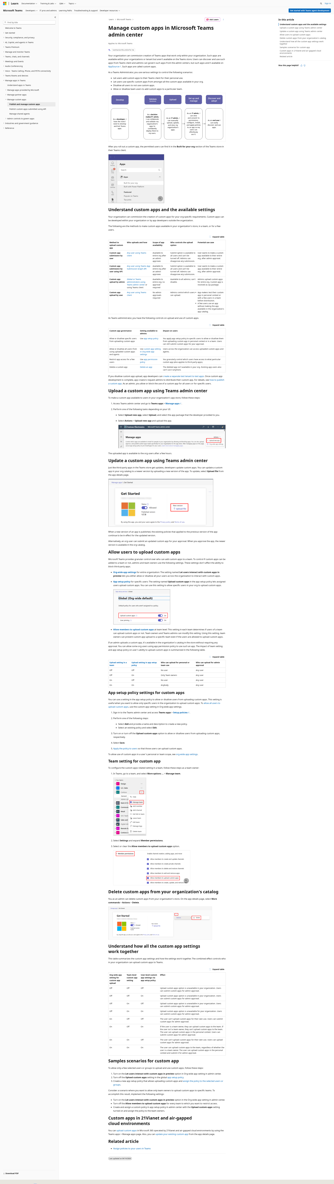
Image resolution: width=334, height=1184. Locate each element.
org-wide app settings (187, 754)
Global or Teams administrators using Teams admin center (136, 282)
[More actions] (223, 19)
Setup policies (180, 712)
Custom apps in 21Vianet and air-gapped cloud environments (300, 51)
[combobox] (29, 22)
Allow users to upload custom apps (295, 34)
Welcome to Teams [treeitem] (13, 28)
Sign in (328, 3)
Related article (286, 56)
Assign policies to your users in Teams (132, 1148)
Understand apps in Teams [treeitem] (19, 85)
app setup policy (151, 338)
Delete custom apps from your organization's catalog (303, 38)
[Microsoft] (5, 3)
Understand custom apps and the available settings (303, 24)
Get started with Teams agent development (309, 10)
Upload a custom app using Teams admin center (301, 27)
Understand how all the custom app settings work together (301, 42)
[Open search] (321, 3)
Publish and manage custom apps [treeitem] (24, 104)
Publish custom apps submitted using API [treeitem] (27, 109)
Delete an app (146, 367)
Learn (111, 19)
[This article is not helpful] (304, 65)
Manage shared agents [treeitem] (19, 113)
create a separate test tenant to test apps (183, 376)
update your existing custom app (172, 1134)
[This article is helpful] (301, 65)
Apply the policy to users (125, 748)
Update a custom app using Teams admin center (301, 31)
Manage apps (172, 403)
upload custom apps (127, 1130)
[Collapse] (55, 17)
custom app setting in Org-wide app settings (150, 352)
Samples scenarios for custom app (295, 47)
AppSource (113, 66)
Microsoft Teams (124, 19)
